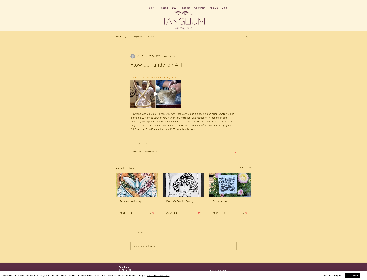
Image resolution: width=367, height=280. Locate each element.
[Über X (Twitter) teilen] (138, 143)
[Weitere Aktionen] (235, 56)
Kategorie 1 (137, 36)
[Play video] (155, 94)
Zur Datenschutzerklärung (158, 275)
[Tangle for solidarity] (137, 185)
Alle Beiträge (121, 36)
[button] (247, 37)
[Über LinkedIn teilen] (146, 143)
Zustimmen (353, 275)
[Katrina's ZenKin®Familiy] (183, 185)
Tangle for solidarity (130, 201)
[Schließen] (363, 275)
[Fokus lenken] (230, 185)
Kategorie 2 (152, 36)
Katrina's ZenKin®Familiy (179, 201)
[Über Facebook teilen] (131, 143)
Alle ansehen (245, 168)
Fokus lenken (220, 201)
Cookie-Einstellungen (331, 275)
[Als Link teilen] (153, 143)
